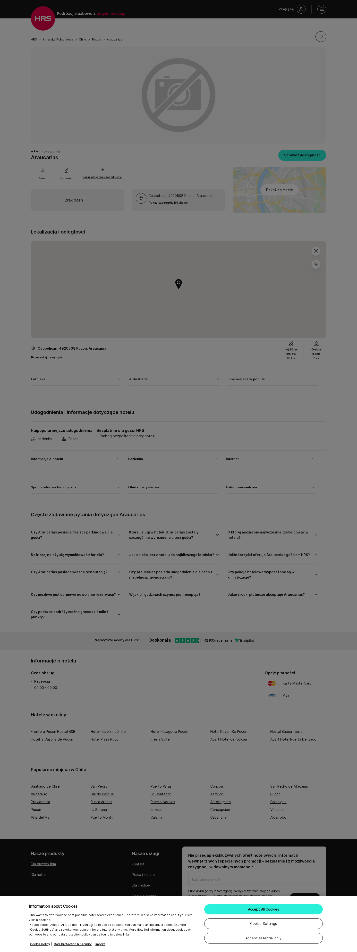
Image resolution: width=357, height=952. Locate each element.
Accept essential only (263, 938)
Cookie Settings (263, 923)
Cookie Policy (40, 944)
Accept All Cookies (263, 909)
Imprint (100, 944)
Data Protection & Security (73, 944)
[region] (178, 924)
